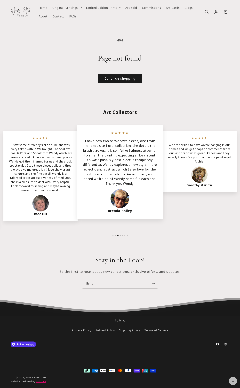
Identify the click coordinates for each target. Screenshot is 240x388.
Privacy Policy (81, 330)
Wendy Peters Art (36, 377)
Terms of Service (156, 330)
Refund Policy (105, 330)
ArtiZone (41, 381)
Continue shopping (119, 78)
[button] (66, 7)
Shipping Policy (129, 330)
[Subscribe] (153, 284)
